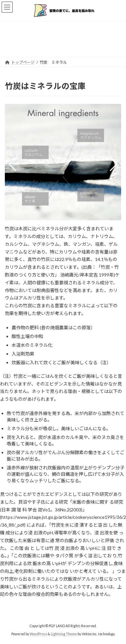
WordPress (38, 634)
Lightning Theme (64, 634)
